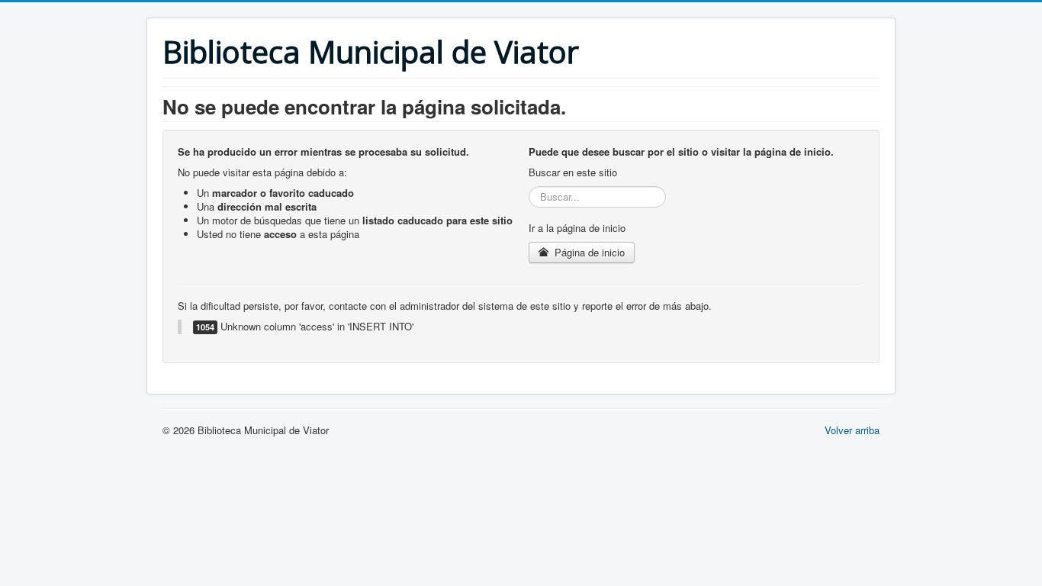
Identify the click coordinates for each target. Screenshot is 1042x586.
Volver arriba (852, 430)
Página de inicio (588, 252)
